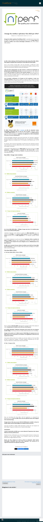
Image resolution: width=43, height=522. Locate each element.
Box (27, 35)
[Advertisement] (21, 52)
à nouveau (21, 130)
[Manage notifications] (2, 520)
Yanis (16, 35)
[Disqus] (21, 502)
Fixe (29, 35)
